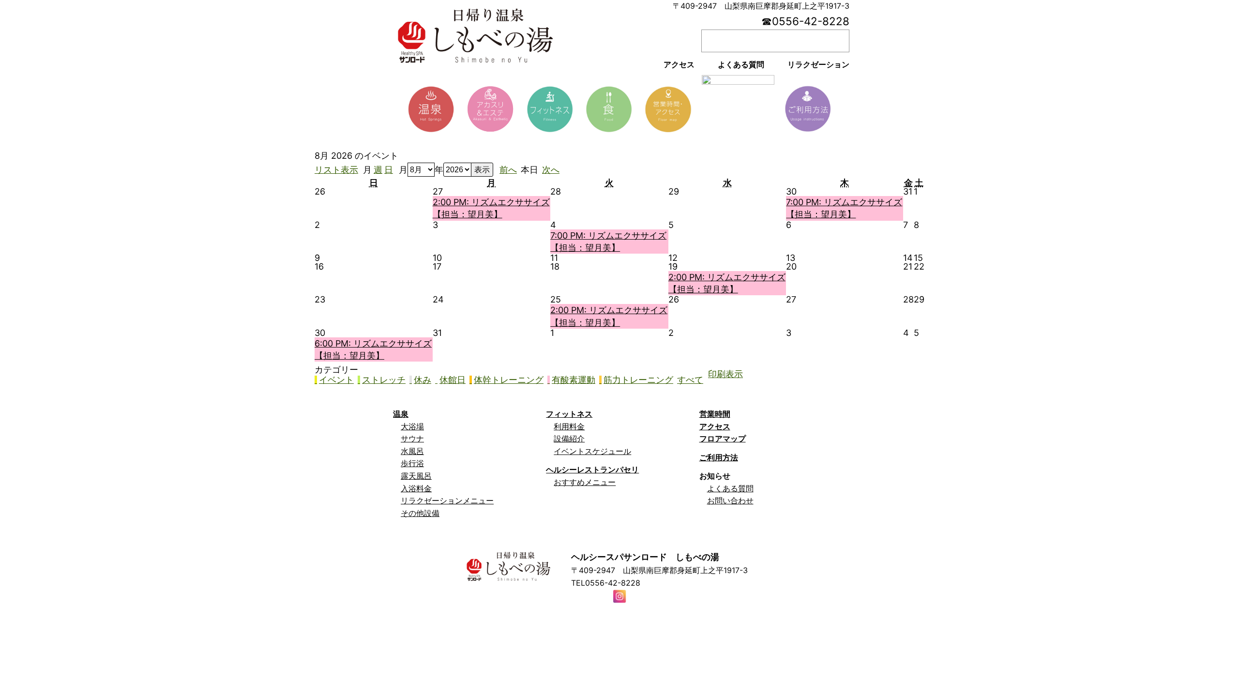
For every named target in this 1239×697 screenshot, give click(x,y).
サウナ (412, 438)
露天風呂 (416, 476)
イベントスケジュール (592, 451)
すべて (690, 380)
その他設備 (420, 513)
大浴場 (412, 426)
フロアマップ (722, 438)
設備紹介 (569, 438)
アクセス (714, 426)
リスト (336, 170)
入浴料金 (416, 488)
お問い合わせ (730, 500)
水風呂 (412, 451)
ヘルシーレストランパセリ (592, 469)
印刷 (725, 374)
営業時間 (714, 414)
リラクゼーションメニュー (447, 500)
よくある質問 (730, 488)
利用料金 (569, 426)
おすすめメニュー (585, 482)
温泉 (400, 414)
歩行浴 (412, 463)
